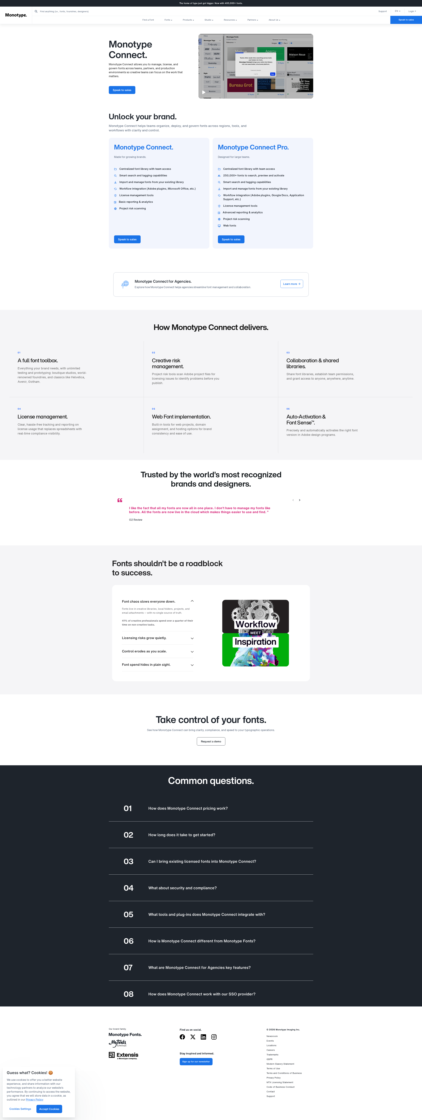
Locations (271, 1045)
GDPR (269, 1059)
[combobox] (66, 11)
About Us (273, 19)
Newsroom (272, 1036)
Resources (229, 19)
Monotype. (16, 15)
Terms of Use (273, 1068)
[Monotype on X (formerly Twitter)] (193, 1037)
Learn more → (291, 284)
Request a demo (211, 741)
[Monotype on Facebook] (182, 1037)
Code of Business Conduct (281, 1087)
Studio (208, 19)
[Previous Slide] (293, 500)
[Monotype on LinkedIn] (203, 1037)
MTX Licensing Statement (280, 1082)
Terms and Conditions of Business (284, 1073)
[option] (397, 10)
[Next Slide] (300, 500)
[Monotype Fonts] (123, 1036)
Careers (271, 1050)
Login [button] (411, 11)
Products (187, 19)
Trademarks (272, 1054)
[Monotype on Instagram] (214, 1037)
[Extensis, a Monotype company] (123, 1057)
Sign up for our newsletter (196, 1061)
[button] (397, 10)
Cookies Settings (20, 1109)
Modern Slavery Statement (280, 1063)
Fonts (167, 19)
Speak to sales (406, 19)
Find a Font (148, 19)
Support (382, 11)
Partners (251, 19)
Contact (271, 1091)
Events (270, 1040)
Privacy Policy (274, 1077)
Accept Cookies (49, 1109)
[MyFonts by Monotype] (123, 1044)
